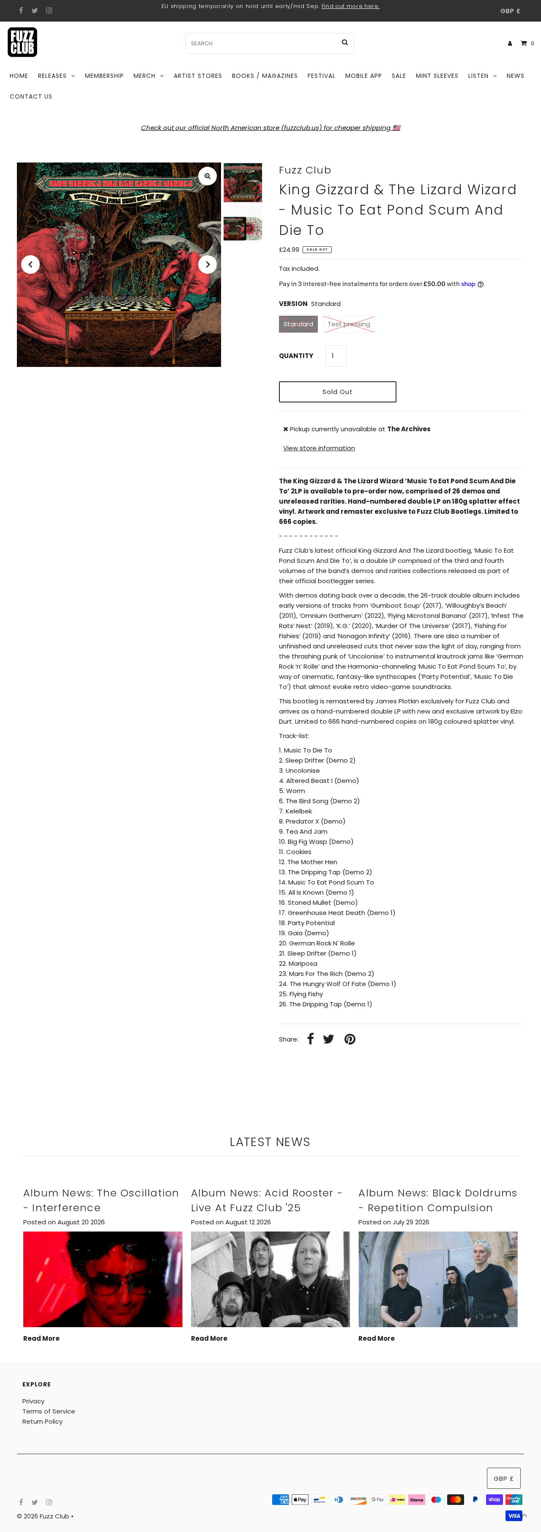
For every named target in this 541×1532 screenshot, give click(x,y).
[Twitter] (33, 11)
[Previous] (30, 264)
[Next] (207, 264)
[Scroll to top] (524, 1515)
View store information (319, 448)
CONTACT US (31, 96)
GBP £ (510, 10)
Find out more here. (351, 6)
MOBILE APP (363, 76)
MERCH (145, 76)
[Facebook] (20, 11)
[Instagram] (48, 11)
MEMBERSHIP (104, 76)
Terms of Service (48, 1411)
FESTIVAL (322, 76)
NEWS (516, 76)
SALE (399, 76)
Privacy (33, 1401)
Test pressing (349, 324)
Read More (41, 1338)
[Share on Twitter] (328, 1040)
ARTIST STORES (198, 76)
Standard (298, 324)
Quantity (296, 355)
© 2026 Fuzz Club (44, 1516)
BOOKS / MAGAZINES (265, 76)
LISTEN (478, 76)
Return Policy (42, 1421)
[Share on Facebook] (310, 1040)
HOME (19, 76)
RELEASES (52, 76)
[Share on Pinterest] (349, 1040)
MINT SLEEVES (437, 76)
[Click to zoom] (207, 176)
